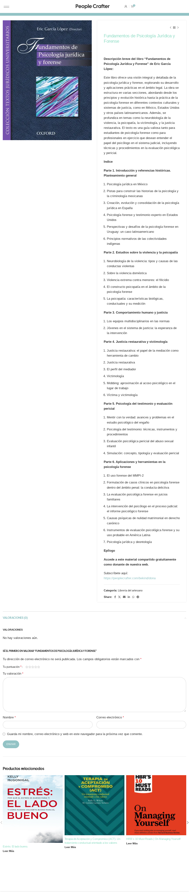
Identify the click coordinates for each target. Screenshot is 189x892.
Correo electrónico (110, 717)
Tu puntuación (12, 666)
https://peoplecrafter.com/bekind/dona (130, 578)
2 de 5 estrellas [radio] (29, 667)
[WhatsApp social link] (133, 597)
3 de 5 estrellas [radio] (32, 667)
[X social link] (119, 597)
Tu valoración (13, 673)
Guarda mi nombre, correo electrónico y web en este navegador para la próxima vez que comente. (75, 734)
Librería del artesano (130, 590)
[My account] (126, 6)
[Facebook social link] (115, 597)
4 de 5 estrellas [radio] (35, 667)
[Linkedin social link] (129, 597)
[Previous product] (170, 28)
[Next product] (178, 28)
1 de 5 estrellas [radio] (26, 667)
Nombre (9, 717)
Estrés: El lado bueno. (15, 846)
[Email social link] (124, 597)
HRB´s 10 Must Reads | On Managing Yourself (153, 838)
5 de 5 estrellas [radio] (38, 667)
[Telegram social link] (137, 597)
